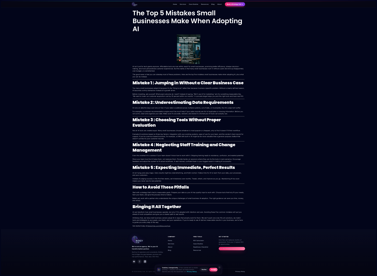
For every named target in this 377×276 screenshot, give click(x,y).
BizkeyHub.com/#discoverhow (158, 226)
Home (175, 4)
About (219, 4)
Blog (213, 4)
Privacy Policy (240, 271)
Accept (213, 269)
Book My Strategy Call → (228, 248)
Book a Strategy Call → (235, 4)
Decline (204, 269)
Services (183, 4)
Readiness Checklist (200, 247)
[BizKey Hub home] (134, 4)
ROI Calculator (198, 240)
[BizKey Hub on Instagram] (139, 261)
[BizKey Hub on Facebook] (134, 261)
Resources (205, 4)
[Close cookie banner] (219, 267)
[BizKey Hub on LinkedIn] (145, 261)
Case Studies (193, 4)
